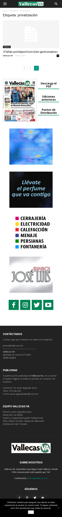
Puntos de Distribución (48, 111)
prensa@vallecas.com (13, 345)
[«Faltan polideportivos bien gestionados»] (31, 34)
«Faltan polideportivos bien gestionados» (30, 51)
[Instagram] (27, 498)
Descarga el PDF (49, 84)
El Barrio (7, 47)
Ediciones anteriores (49, 98)
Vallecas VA (8, 56)
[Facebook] (19, 498)
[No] (58, 507)
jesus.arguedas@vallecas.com (24, 394)
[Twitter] (35, 498)
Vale (31, 512)
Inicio (5, 11)
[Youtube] (43, 498)
